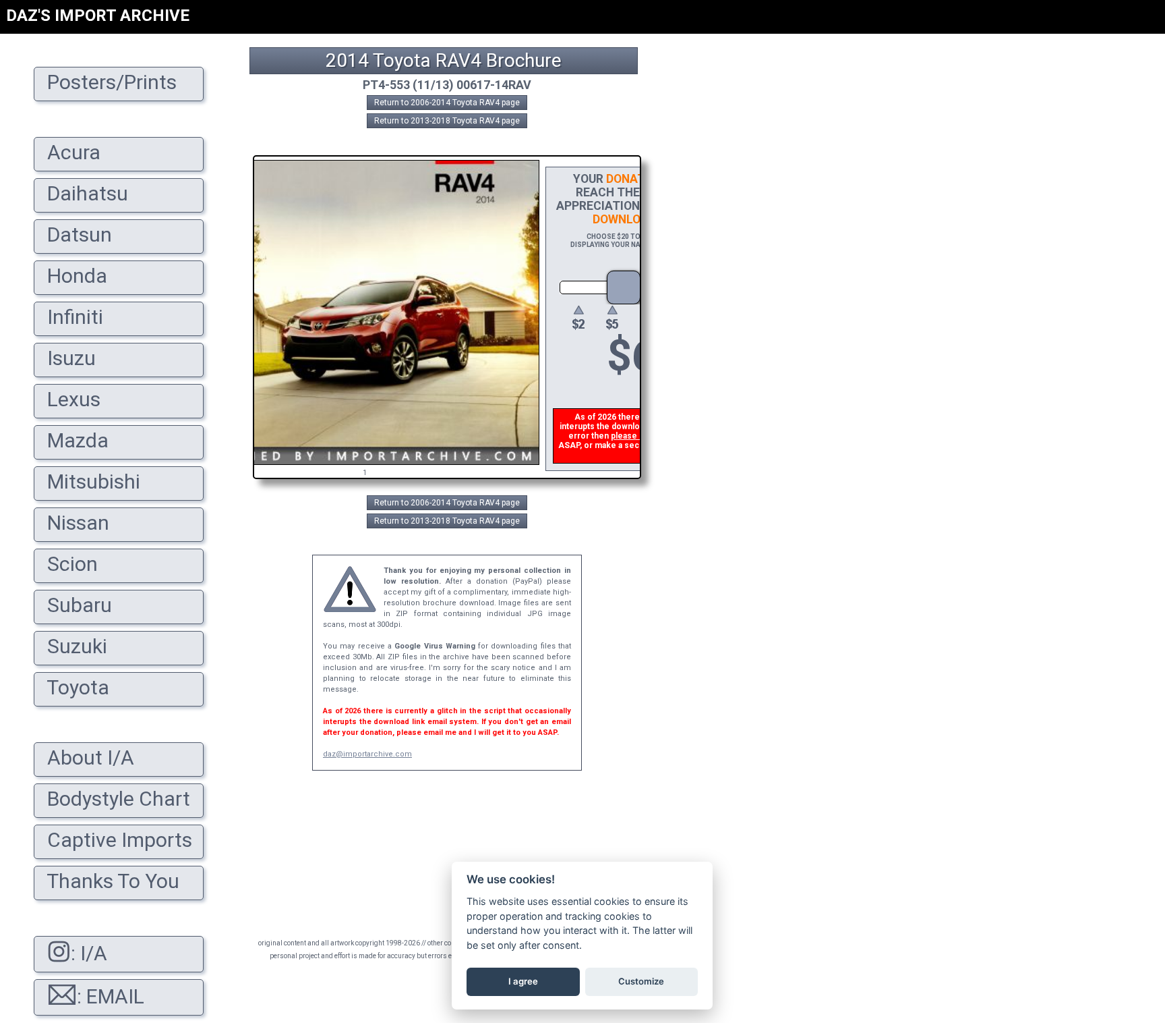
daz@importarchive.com (367, 754)
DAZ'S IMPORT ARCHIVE (97, 15)
